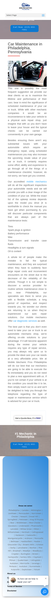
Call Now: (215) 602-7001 (24, 28)
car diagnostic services (25, 321)
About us (11, 573)
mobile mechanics (37, 181)
